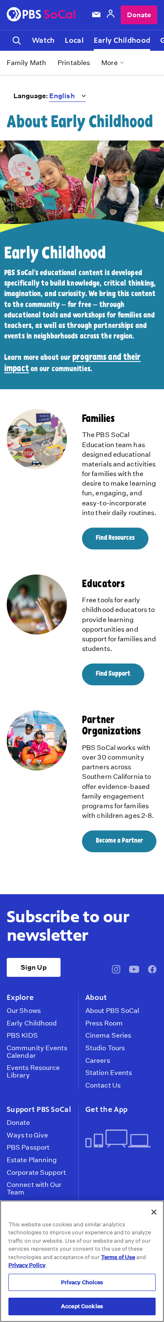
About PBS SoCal (112, 1011)
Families (98, 419)
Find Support (113, 674)
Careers (97, 1060)
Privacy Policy (26, 1265)
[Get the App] (118, 1139)
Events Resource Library (33, 1071)
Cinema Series (108, 1035)
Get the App (106, 1109)
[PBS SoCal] (41, 15)
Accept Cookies (82, 1306)
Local (74, 40)
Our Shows (24, 1011)
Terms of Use (118, 1257)
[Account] (111, 15)
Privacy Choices (82, 1282)
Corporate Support (36, 1172)
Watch (43, 40)
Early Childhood (122, 40)
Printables (74, 63)
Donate (139, 15)
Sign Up (34, 967)
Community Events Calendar (37, 1051)
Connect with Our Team (34, 1188)
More (109, 63)
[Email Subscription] (96, 14)
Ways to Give (27, 1135)
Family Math (26, 63)
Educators (103, 584)
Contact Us (103, 1085)
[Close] (154, 1212)
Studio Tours (105, 1048)
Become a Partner (119, 841)
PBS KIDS (22, 1035)
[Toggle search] (17, 40)
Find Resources (115, 538)
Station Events (108, 1073)
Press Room (104, 1023)
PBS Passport (28, 1147)
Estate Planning (32, 1160)
